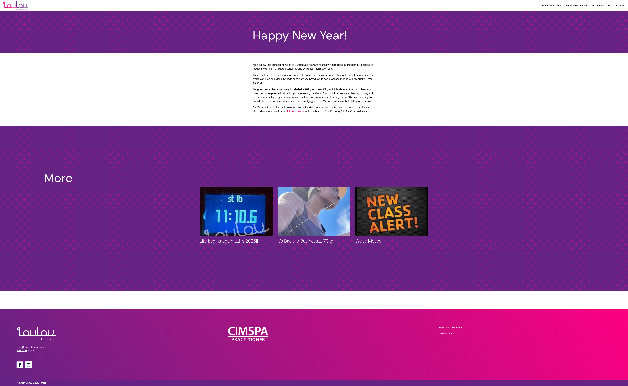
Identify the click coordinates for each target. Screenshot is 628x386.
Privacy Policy (446, 333)
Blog (610, 5)
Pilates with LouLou (576, 5)
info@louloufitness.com (30, 347)
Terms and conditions (450, 327)
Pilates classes (295, 111)
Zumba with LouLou (552, 5)
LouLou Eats (597, 5)
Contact (620, 5)
